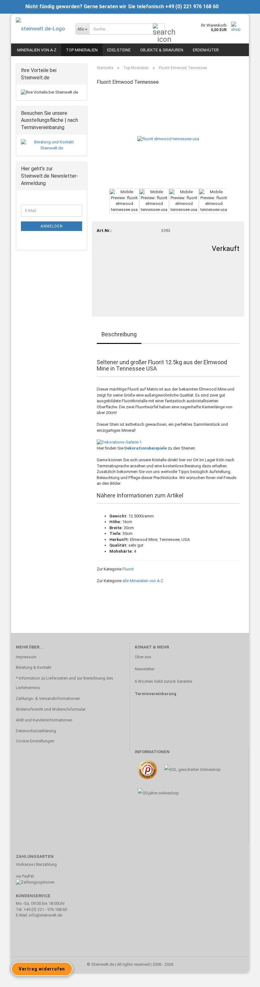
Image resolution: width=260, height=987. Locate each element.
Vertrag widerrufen (42, 968)
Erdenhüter (206, 50)
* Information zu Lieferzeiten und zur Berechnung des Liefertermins (64, 683)
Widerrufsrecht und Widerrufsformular (51, 709)
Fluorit (128, 569)
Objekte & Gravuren (161, 50)
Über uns (143, 657)
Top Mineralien (82, 50)
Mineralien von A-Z (36, 50)
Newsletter (144, 669)
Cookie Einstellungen (35, 741)
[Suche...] (159, 29)
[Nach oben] (242, 977)
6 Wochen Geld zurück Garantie (163, 681)
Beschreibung (119, 334)
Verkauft (225, 249)
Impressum (26, 657)
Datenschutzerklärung (36, 730)
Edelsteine (119, 50)
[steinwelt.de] (41, 28)
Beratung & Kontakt (33, 667)
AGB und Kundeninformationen (44, 720)
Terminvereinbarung (155, 693)
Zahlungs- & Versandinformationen (48, 698)
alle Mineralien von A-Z (142, 580)
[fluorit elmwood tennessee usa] (168, 138)
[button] (96, 204)
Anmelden (52, 226)
